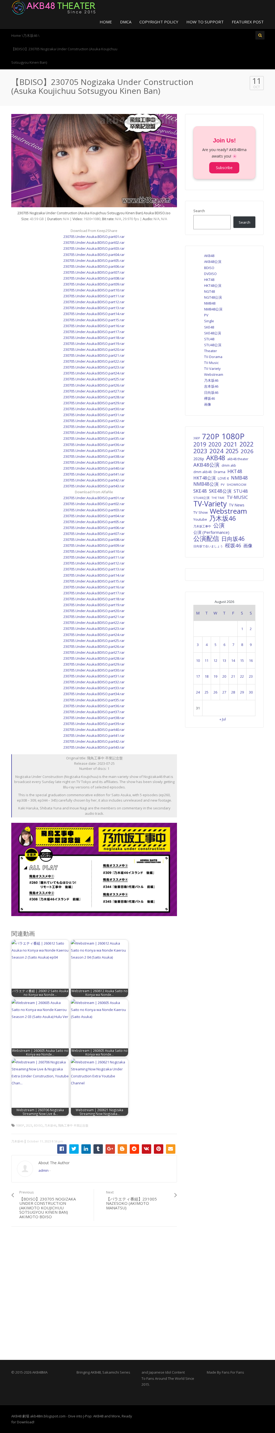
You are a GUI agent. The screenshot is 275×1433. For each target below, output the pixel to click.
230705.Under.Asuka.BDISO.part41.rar (94, 474)
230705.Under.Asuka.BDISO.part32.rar (94, 420)
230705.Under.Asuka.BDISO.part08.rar (94, 278)
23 (251, 676)
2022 (247, 444)
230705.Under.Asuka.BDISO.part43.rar (94, 486)
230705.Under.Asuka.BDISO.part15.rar (94, 319)
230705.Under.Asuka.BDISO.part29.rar (94, 403)
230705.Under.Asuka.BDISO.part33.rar (94, 426)
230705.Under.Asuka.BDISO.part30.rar (94, 408)
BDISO (38, 1125)
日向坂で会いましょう (208, 546)
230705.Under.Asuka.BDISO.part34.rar (94, 432)
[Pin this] (158, 1149)
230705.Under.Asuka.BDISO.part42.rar (94, 480)
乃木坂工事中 (202, 526)
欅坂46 (209, 398)
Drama (219, 471)
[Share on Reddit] (134, 1149)
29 (242, 692)
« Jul (222, 719)
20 (224, 676)
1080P (20, 1125)
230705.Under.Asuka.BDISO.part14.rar (94, 313)
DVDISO (210, 273)
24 (198, 692)
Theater (210, 350)
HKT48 (209, 279)
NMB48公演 (213, 309)
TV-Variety (212, 368)
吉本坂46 (211, 386)
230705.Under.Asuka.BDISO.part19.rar (94, 343)
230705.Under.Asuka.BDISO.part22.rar (94, 361)
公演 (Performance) (211, 532)
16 (251, 660)
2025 (232, 451)
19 (215, 676)
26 (215, 692)
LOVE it (223, 478)
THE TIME (218, 498)
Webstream (213, 374)
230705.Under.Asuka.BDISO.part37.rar (94, 450)
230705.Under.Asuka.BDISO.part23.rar (94, 367)
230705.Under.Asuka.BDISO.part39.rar (94, 462)
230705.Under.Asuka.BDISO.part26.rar (94, 385)
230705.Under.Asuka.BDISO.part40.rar (94, 468)
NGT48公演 (213, 297)
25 (206, 692)
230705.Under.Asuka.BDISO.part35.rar (94, 438)
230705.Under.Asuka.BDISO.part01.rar (94, 236)
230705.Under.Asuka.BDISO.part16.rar (94, 325)
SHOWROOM (236, 485)
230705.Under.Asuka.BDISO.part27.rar (94, 391)
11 (206, 660)
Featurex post (248, 21)
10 (198, 660)
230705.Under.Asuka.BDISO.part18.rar (94, 337)
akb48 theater (237, 459)
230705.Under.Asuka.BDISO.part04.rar (94, 254)
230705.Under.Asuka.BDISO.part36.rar (94, 444)
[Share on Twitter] (74, 1149)
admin (43, 1170)
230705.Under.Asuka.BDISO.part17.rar (94, 331)
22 (242, 676)
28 (233, 692)
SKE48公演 (212, 333)
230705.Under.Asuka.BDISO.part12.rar (94, 301)
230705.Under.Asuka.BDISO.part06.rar (94, 266)
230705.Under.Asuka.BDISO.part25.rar (94, 379)
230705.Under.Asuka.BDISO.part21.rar (94, 355)
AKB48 (209, 255)
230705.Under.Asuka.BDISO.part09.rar (94, 284)
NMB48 (209, 303)
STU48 (209, 339)
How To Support (205, 21)
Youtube (200, 519)
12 (215, 660)
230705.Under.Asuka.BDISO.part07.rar (94, 272)
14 (233, 660)
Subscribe (224, 167)
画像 (207, 404)
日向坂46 (211, 392)
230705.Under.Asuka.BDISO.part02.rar (94, 242)
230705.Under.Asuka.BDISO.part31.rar (94, 414)
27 (224, 692)
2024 (216, 451)
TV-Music (211, 362)
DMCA (125, 21)
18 (206, 676)
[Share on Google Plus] (110, 1149)
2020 (214, 444)
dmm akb (229, 465)
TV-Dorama (213, 356)
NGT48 (209, 291)
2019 (199, 444)
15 (242, 660)
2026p (198, 458)
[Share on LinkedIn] (86, 1149)
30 (251, 692)
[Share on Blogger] (122, 1149)
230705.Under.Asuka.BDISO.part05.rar (94, 260)
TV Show (200, 512)
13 (224, 660)
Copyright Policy (158, 21)
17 (198, 676)
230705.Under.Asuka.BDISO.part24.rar (94, 373)
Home (106, 21)
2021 (230, 444)
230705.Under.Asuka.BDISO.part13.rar (94, 307)
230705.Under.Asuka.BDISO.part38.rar (94, 456)
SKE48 (209, 327)
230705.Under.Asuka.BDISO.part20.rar (94, 349)
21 (233, 676)
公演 (219, 525)
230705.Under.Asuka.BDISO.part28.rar (94, 397)
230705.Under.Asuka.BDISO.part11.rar (94, 296)
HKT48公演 (212, 285)
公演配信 (206, 538)
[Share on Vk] (146, 1149)
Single (209, 321)
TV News (236, 505)
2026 (247, 451)
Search (199, 210)
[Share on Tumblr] (98, 1149)
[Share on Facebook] (62, 1149)
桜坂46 (233, 545)
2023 (29, 1125)
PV (206, 315)
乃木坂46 (50, 1125)
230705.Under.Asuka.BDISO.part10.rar (94, 290)
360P (196, 438)
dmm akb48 (202, 472)
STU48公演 (212, 344)
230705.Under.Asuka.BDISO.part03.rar (94, 248)
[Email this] (170, 1149)
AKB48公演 (212, 261)
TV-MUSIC (237, 497)
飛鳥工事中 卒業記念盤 (73, 1125)
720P (210, 436)
